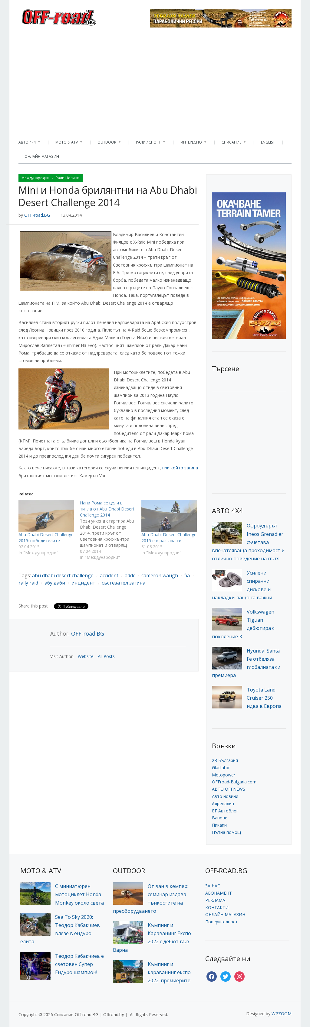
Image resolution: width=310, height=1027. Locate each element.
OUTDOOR (103, 144)
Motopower (223, 775)
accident (109, 575)
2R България (225, 760)
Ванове (219, 818)
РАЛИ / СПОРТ (145, 144)
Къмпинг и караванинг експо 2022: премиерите (169, 972)
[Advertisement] (154, 83)
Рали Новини (68, 177)
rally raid (28, 582)
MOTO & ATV (63, 144)
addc (130, 575)
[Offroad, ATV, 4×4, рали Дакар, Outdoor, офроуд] (72, 15)
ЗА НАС (212, 886)
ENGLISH (268, 142)
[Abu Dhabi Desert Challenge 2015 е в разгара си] (169, 515)
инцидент (83, 582)
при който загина (180, 468)
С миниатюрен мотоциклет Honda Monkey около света (79, 894)
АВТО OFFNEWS (228, 789)
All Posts (106, 656)
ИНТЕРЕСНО (188, 144)
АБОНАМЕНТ (218, 893)
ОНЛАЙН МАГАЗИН (42, 156)
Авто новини (225, 796)
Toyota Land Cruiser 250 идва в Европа (264, 697)
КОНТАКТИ (217, 907)
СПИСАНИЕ (228, 144)
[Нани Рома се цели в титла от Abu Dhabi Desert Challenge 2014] (110, 530)
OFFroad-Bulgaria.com (234, 782)
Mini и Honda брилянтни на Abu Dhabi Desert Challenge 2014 (107, 196)
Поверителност (221, 922)
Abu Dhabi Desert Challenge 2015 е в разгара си (168, 537)
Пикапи (219, 825)
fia (187, 575)
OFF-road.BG (37, 215)
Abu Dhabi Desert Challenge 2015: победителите (46, 537)
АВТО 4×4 (27, 144)
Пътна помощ (226, 832)
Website (86, 656)
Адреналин (223, 803)
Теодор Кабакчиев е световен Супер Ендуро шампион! (79, 964)
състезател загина (123, 582)
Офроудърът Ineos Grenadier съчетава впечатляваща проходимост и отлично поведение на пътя (248, 542)
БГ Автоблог (225, 811)
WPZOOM (282, 1013)
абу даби (55, 582)
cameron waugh (159, 575)
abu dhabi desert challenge (63, 575)
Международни (35, 177)
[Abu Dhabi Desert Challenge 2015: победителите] (46, 515)
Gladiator (221, 767)
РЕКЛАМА (215, 900)
